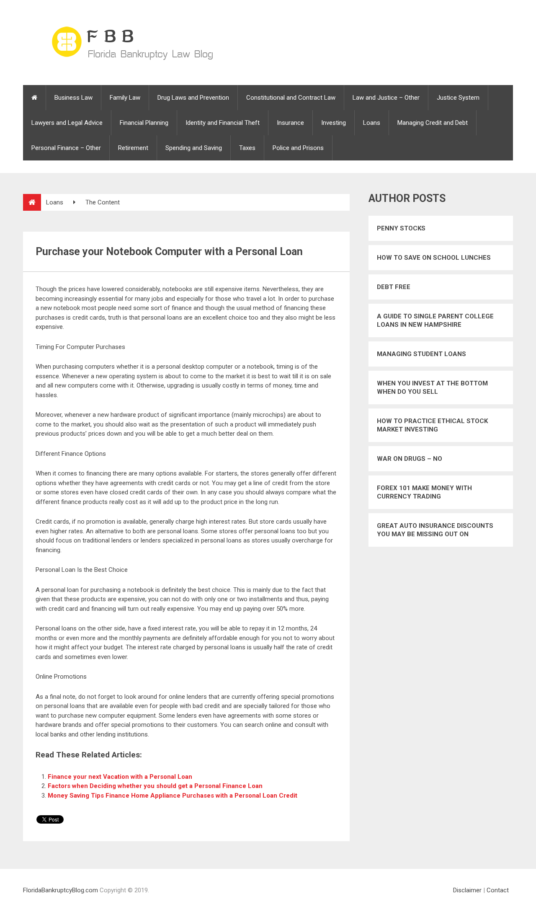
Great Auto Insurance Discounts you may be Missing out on (435, 530)
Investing (333, 123)
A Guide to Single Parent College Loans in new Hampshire (435, 320)
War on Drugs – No (409, 458)
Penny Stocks (401, 228)
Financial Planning (144, 123)
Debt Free (393, 287)
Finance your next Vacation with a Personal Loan (120, 776)
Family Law (125, 97)
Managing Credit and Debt (432, 123)
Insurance (290, 123)
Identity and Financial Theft (223, 123)
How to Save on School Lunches (434, 257)
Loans (371, 123)
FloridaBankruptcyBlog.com (60, 890)
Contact (498, 890)
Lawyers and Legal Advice (67, 123)
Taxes (247, 148)
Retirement (133, 148)
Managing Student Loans (421, 354)
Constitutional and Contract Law (290, 97)
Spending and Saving (193, 148)
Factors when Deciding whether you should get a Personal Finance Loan (155, 786)
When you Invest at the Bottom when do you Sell (432, 387)
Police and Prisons (298, 148)
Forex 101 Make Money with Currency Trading (424, 492)
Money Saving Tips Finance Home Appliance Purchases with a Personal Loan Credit (172, 795)
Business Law (73, 97)
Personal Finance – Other (66, 148)
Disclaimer (467, 890)
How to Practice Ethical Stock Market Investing (432, 425)
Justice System (458, 97)
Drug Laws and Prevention (193, 97)
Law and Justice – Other (386, 97)
